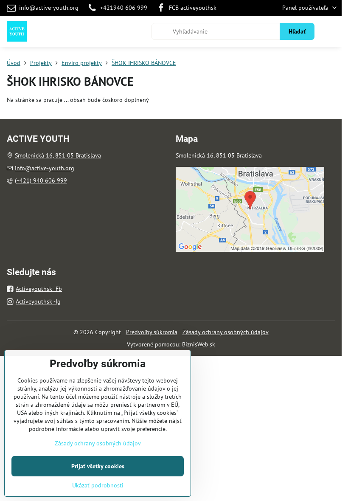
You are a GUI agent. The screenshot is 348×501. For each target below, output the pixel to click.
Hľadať (297, 31)
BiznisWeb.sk (198, 344)
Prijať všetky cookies (97, 466)
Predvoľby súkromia (151, 332)
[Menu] (331, 31)
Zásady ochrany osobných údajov (225, 332)
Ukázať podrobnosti (97, 485)
